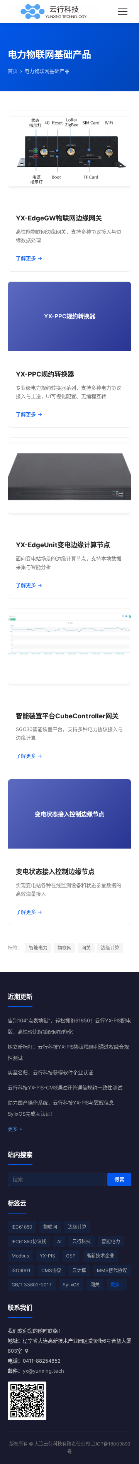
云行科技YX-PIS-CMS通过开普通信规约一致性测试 (65, 1087)
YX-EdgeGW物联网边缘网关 (59, 218)
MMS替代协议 (112, 1270)
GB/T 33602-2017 (32, 1285)
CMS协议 (51, 1270)
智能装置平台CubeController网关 (67, 716)
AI (59, 1241)
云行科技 (81, 1241)
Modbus (20, 1256)
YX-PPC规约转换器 (45, 374)
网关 (86, 948)
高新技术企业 (100, 1256)
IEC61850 (22, 1227)
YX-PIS (47, 1256)
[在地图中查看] (26, 1351)
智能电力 (38, 948)
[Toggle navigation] (122, 11)
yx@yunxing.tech (43, 1371)
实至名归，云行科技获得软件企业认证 (50, 1072)
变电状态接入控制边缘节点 (55, 872)
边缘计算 (110, 948)
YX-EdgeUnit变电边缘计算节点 (63, 545)
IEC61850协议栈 (29, 1241)
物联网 (64, 948)
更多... (116, 1285)
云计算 (79, 1270)
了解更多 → (29, 258)
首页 (13, 71)
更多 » (15, 1129)
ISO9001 (21, 1270)
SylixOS (71, 1285)
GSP (71, 1256)
